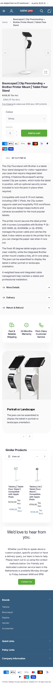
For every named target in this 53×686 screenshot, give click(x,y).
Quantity (9, 127)
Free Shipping (7, 104)
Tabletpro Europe (14, 682)
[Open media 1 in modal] (26, 53)
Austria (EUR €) (39, 3)
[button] (4, 11)
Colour (9, 111)
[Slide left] (5, 53)
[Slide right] (48, 53)
